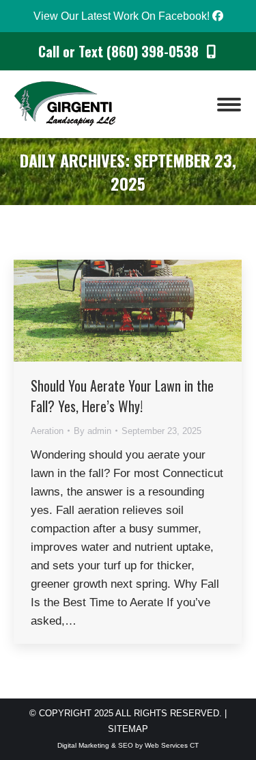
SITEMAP (128, 729)
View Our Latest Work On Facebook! (122, 16)
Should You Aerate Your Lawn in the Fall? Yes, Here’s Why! (122, 395)
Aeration (47, 431)
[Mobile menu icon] (229, 104)
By (92, 431)
